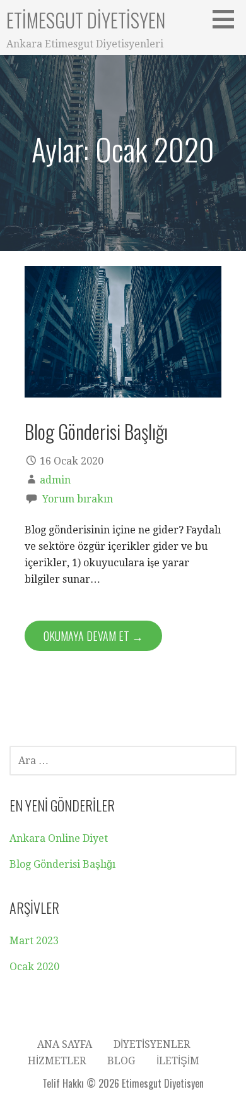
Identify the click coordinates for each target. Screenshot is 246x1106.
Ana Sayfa (64, 1044)
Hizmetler (57, 1061)
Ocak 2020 (34, 967)
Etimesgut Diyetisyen (85, 20)
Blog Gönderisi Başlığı (96, 431)
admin (55, 480)
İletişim (177, 1061)
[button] (227, 19)
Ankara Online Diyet (58, 838)
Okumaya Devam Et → (93, 636)
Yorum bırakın (77, 499)
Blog (121, 1061)
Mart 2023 (34, 941)
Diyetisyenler (152, 1044)
